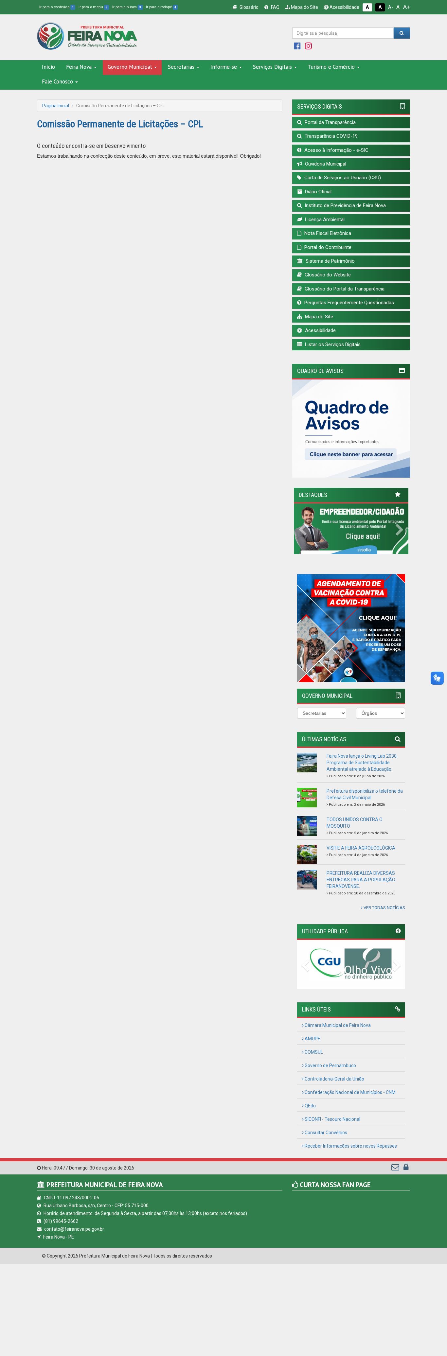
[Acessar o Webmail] (396, 1168)
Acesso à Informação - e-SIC (335, 150)
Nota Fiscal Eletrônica (327, 233)
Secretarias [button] (181, 66)
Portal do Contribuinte (327, 247)
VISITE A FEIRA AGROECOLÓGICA (361, 848)
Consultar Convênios (325, 1132)
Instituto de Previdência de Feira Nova (344, 205)
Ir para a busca (126, 7)
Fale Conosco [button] (57, 81)
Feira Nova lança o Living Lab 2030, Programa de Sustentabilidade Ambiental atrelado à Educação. (362, 762)
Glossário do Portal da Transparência (343, 289)
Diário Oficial (317, 192)
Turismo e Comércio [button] (331, 66)
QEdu (310, 1105)
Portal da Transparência (329, 122)
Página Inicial (55, 105)
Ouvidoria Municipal (325, 164)
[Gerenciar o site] (406, 1168)
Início (48, 66)
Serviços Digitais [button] (272, 66)
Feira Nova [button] (79, 66)
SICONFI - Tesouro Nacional (332, 1119)
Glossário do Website (327, 275)
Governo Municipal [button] (130, 66)
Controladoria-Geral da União (334, 1079)
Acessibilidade (344, 7)
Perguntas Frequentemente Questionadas (348, 303)
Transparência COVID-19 (330, 136)
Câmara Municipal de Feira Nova (337, 1025)
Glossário (249, 7)
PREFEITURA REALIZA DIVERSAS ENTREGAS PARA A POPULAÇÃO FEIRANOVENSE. (361, 880)
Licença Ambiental (324, 219)
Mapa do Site (304, 7)
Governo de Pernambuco (330, 1065)
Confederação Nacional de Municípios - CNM (350, 1092)
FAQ (274, 7)
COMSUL (313, 1052)
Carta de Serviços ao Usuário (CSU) (342, 178)
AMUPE (312, 1038)
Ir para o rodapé (161, 7)
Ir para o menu (93, 7)
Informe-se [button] (223, 66)
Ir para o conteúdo (56, 7)
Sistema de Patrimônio (329, 261)
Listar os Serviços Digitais (332, 344)
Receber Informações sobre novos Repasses (350, 1146)
